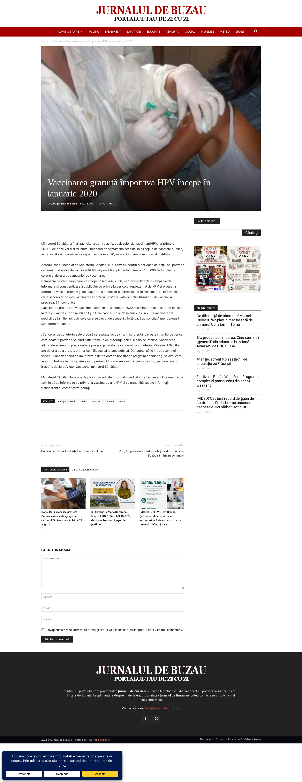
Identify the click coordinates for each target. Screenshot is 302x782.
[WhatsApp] (100, 229)
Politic (94, 31)
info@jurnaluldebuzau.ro (162, 708)
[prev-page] (43, 532)
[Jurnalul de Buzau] (151, 13)
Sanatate (134, 31)
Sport (239, 31)
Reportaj (173, 31)
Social (190, 31)
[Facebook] (72, 229)
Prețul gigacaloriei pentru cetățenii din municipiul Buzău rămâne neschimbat (151, 453)
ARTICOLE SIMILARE (55, 469)
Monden (207, 31)
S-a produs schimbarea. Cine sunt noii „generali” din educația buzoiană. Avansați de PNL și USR (228, 341)
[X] (81, 229)
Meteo (225, 31)
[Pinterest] (91, 229)
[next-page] (50, 532)
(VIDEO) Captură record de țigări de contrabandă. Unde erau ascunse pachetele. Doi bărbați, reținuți (225, 402)
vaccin (122, 401)
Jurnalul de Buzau (67, 203)
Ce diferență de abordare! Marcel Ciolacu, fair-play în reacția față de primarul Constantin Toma (225, 320)
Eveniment (113, 31)
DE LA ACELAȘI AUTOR (85, 469)
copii (72, 401)
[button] (256, 32)
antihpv (62, 401)
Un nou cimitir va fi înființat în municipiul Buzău (72, 451)
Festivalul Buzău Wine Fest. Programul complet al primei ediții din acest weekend (228, 380)
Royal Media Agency (98, 739)
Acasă (44, 41)
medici (83, 401)
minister (96, 401)
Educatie (153, 31)
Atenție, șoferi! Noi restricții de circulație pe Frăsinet (222, 361)
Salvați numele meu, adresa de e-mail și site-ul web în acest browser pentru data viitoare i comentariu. (114, 629)
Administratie (68, 31)
